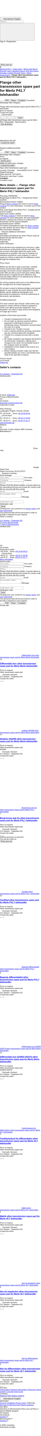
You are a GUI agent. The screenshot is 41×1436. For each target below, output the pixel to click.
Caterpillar (15, 71)
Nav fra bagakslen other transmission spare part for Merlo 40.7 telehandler (19, 1292)
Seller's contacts (17, 1396)
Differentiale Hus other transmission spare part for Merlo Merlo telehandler (19, 664)
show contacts (12, 204)
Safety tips (4, 362)
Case (9, 71)
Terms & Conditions (7, 1403)
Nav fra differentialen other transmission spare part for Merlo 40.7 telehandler (20, 1370)
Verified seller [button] (5, 376)
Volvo (23, 73)
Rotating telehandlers (19, 1390)
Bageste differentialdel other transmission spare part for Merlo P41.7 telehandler (19, 979)
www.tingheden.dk (7, 423)
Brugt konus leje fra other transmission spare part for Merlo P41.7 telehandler (19, 819)
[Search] (17, 32)
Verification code (6, 504)
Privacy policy (21, 1403)
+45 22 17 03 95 (23, 418)
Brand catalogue (27, 1405)
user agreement (6, 511)
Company (27, 480)
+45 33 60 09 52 (23, 413)
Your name (28, 478)
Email (26, 491)
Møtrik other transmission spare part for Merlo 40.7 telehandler (20, 1217)
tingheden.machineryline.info (11, 403)
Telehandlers (5, 1390)
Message (25, 497)
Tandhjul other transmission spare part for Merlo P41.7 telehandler (19, 901)
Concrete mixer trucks (14, 1392)
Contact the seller (7, 143)
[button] (20, 53)
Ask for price (5, 161)
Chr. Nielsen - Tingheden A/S (11, 374)
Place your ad (6, 841)
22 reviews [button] (4, 401)
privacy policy (31, 509)
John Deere (33, 71)
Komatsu (3, 73)
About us (3, 1396)
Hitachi (22, 71)
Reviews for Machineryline (10, 1405)
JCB (27, 71)
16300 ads (11, 395)
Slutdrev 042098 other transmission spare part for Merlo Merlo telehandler (19, 740)
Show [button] (15, 413)
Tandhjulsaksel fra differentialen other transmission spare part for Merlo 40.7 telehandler (19, 1141)
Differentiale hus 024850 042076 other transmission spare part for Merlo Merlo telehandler (19, 1059)
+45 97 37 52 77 (23, 421)
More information (6, 559)
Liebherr (10, 73)
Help (9, 1396)
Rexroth (17, 73)
